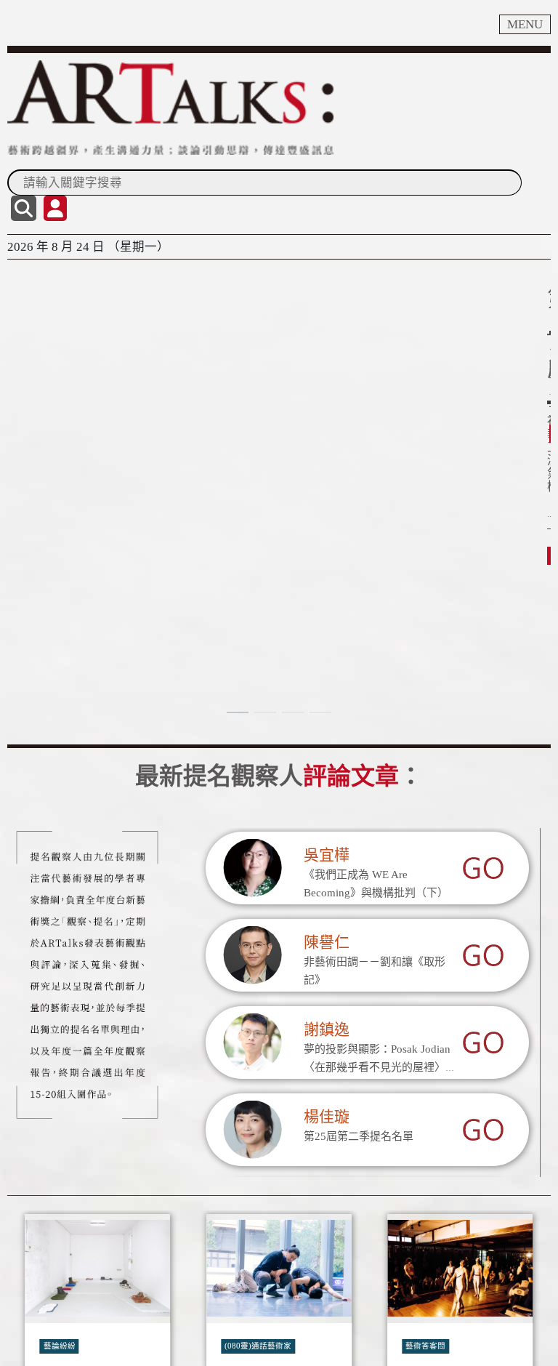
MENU (525, 24)
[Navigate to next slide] (532, 1348)
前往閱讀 (40, 391)
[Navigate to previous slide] (25, 1348)
